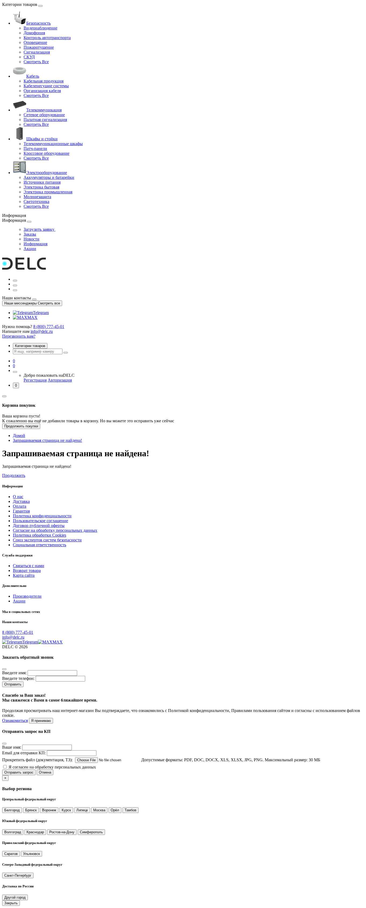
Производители (27, 596)
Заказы (30, 234)
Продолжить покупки (21, 426)
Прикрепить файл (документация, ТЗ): (37, 760)
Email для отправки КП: (24, 753)
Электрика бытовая (41, 187)
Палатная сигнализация (45, 119)
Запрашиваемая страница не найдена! (47, 440)
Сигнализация (37, 52)
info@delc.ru (42, 331)
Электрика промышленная (48, 192)
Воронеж (49, 810)
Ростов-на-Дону (61, 832)
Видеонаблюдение (40, 28)
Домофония (34, 33)
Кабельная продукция (44, 81)
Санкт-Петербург (17, 875)
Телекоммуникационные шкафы (53, 143)
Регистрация (35, 380)
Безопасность (38, 23)
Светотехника (36, 201)
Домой (19, 435)
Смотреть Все (36, 61)
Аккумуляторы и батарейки (49, 177)
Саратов (11, 854)
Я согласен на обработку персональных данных (52, 767)
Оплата (19, 506)
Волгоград (12, 832)
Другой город (15, 897)
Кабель (32, 76)
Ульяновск (31, 854)
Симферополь (91, 832)
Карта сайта (24, 575)
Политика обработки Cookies (39, 535)
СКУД (29, 57)
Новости (31, 239)
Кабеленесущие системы (46, 86)
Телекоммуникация (44, 110)
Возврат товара (27, 570)
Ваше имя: (11, 747)
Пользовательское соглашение (40, 520)
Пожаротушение (39, 47)
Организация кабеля (42, 90)
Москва (99, 810)
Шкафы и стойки (42, 139)
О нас (18, 496)
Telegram (41, 312)
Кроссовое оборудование (46, 153)
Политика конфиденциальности (42, 516)
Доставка (21, 501)
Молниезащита (37, 196)
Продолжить (13, 475)
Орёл (115, 810)
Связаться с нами (28, 565)
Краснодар (35, 832)
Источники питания (42, 182)
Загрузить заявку (39, 229)
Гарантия (21, 511)
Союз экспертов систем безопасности (47, 540)
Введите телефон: (18, 678)
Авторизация (60, 380)
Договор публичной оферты (39, 525)
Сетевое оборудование (44, 114)
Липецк (82, 810)
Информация (35, 244)
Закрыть (11, 903)
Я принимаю (41, 721)
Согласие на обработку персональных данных (55, 530)
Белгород (12, 810)
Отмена (45, 772)
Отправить (12, 684)
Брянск (31, 810)
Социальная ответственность (39, 544)
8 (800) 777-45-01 (48, 326)
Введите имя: (14, 672)
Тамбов (130, 810)
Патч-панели (35, 148)
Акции (30, 248)
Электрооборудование (46, 172)
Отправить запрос (18, 772)
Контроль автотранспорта (47, 37)
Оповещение (35, 42)
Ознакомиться (15, 720)
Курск (66, 810)
